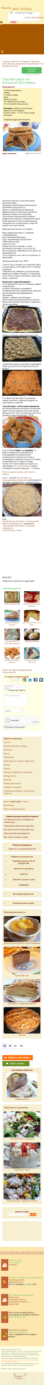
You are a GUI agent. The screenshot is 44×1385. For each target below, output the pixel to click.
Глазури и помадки (12, 787)
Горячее (24, 874)
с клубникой (21, 466)
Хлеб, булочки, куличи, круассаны (19, 761)
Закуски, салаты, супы (24, 879)
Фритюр (7, 779)
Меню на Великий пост (14, 809)
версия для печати (34, 153)
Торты (7, 742)
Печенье (8, 749)
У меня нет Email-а (16, 690)
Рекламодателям (17, 1280)
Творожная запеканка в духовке (19, 826)
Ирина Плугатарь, (8, 1349)
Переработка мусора (18, 1330)
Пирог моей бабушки (12, 523)
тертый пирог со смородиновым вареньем (16, 478)
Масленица (9, 805)
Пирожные (9, 757)
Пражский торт (22, 975)
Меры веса (14, 1297)
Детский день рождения (13, 63)
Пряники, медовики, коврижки (18, 772)
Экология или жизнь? (18, 1332)
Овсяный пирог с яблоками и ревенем (12, 642)
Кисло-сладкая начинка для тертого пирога (18, 473)
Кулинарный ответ (17, 1317)
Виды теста (10, 776)
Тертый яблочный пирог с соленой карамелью (18, 526)
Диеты (7, 801)
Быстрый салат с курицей (22, 1139)
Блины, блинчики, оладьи (15, 746)
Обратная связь (16, 1282)
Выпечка (16, 61)
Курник (22, 1035)
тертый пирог (8, 530)
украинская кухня (10, 66)
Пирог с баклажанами (12, 604)
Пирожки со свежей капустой (22, 849)
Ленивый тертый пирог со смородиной (20, 521)
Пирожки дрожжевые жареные (12, 661)
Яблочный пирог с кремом (12, 624)
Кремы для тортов (12, 783)
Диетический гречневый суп (17, 833)
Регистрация (37, 17)
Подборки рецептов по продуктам (24, 862)
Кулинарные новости (18, 1301)
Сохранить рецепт (32, 70)
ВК (13, 1284)
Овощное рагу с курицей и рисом (22, 1200)
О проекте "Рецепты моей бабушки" (25, 1277)
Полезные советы (17, 1299)
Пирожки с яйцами (32, 641)
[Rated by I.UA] (29, 1382)
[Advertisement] (22, 37)
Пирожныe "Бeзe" (22, 1169)
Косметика (14, 1304)
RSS (34, 1284)
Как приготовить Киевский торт (19, 829)
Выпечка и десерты (24, 868)
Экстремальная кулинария (21, 1295)
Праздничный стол (34, 63)
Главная (6, 61)
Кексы (6, 753)
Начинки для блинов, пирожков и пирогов (19, 792)
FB (10, 1284)
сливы (19, 530)
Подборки (24, 885)
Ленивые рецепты (22, 1099)
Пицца (7, 764)
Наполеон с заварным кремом (22, 1003)
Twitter (28, 1284)
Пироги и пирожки (30, 61)
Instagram (20, 1284)
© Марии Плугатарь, (12, 1369)
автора (23, 1356)
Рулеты (7, 768)
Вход (27, 17)
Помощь (13, 1264)
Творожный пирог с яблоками (32, 661)
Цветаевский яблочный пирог (32, 624)
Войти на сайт (15, 1260)
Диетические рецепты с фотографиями (22, 943)
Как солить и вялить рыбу (16, 837)
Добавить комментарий (15, 727)
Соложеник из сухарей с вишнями (32, 605)
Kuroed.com (15, 1365)
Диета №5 (16, 801)
